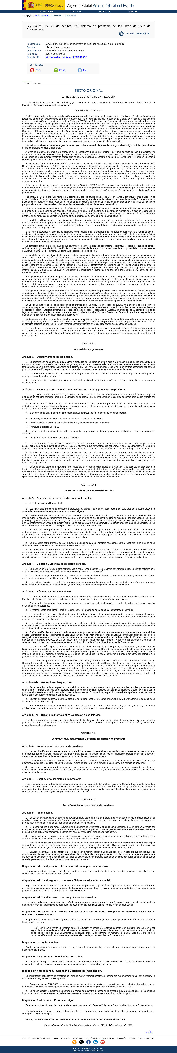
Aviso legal (65, 1038)
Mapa (56, 1038)
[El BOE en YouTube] (102, 1044)
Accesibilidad (77, 1038)
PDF (38, 70)
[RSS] (74, 1044)
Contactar (26, 1038)
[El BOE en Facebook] (88, 1044)
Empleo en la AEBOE (147, 1038)
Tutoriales (132, 1038)
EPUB (62, 70)
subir (150, 1032)
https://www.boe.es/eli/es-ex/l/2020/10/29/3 (66, 57)
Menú (131, 12)
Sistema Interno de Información (114, 1038)
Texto (27, 84)
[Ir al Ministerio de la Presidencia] (43, 5)
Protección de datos (92, 1038)
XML (85, 70)
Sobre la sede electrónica (42, 1038)
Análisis (37, 84)
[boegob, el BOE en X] (81, 1044)
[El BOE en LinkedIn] (95, 1044)
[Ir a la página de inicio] (100, 6)
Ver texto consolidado (137, 33)
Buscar (45, 15)
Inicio (37, 15)
